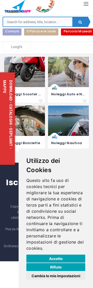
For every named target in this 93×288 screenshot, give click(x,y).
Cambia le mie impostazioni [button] (56, 276)
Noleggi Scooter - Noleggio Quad (38, 94)
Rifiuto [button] (56, 267)
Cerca (80, 22)
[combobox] (37, 21)
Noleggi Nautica (66, 143)
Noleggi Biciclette (23, 143)
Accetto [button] (56, 258)
